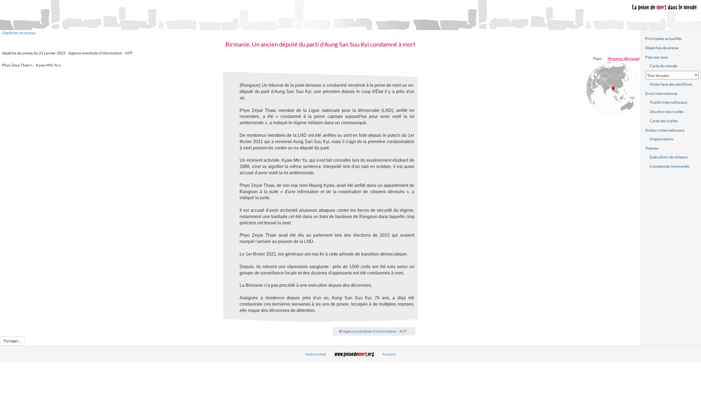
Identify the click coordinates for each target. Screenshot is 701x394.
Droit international (661, 93)
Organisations (662, 139)
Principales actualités (663, 38)
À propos (389, 354)
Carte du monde (663, 65)
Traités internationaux (668, 102)
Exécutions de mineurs (669, 157)
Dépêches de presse (18, 32)
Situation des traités (666, 111)
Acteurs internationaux (665, 130)
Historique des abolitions (671, 84)
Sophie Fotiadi (315, 354)
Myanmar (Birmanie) (624, 58)
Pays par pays (656, 57)
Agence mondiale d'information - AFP (375, 331)
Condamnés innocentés (669, 166)
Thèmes (651, 148)
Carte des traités (664, 120)
